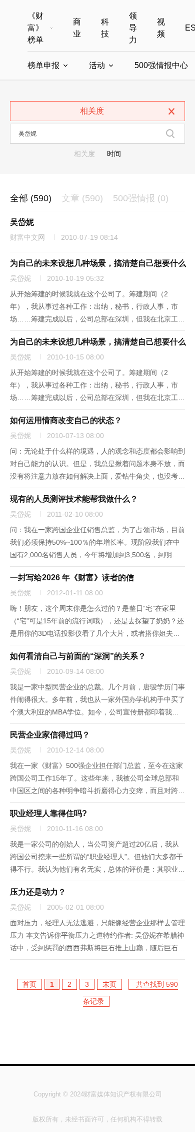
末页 (109, 984)
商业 (77, 28)
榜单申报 (44, 65)
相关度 (84, 154)
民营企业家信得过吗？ (50, 734)
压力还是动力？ (38, 892)
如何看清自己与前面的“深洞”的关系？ (78, 656)
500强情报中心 (161, 65)
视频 (161, 28)
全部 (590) (31, 198)
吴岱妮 (22, 222)
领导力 (133, 28)
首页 (29, 984)
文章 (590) (82, 198)
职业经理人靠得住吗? (48, 813)
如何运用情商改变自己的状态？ (66, 420)
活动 (97, 65)
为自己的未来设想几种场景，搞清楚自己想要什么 (98, 263)
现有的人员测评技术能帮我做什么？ (74, 499)
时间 (114, 154)
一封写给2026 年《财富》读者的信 (72, 577)
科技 (105, 28)
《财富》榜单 (36, 28)
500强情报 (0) (140, 198)
